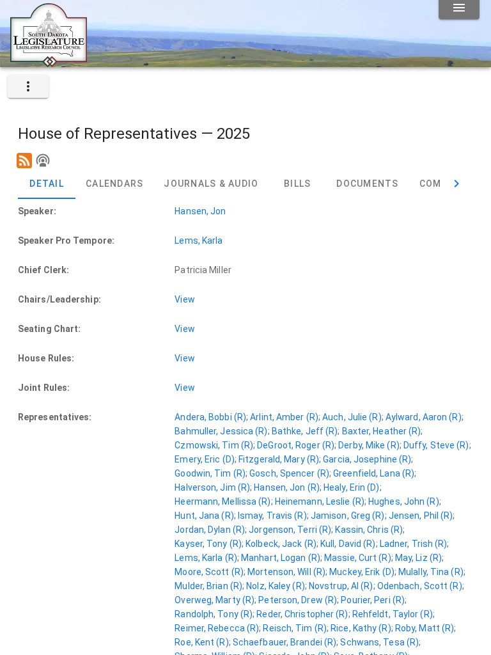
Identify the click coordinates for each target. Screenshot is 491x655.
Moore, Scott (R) (209, 572)
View (184, 299)
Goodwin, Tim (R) (210, 473)
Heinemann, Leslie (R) (319, 501)
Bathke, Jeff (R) (305, 431)
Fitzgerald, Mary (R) (278, 459)
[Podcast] (42, 160)
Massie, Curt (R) (357, 558)
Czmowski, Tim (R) (214, 445)
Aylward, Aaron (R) (424, 417)
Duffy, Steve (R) (436, 445)
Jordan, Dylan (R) (210, 530)
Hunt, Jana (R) (204, 515)
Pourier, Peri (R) (373, 600)
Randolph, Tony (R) (214, 614)
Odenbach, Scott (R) (419, 586)
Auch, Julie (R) (352, 417)
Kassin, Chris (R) (369, 530)
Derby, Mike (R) (369, 445)
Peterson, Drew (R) (297, 600)
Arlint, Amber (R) (284, 417)
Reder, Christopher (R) (302, 614)
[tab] (46, 183)
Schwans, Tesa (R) (379, 642)
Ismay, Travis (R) (272, 515)
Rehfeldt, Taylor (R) (392, 614)
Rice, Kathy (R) (361, 628)
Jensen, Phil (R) (421, 515)
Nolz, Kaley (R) (275, 586)
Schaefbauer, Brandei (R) (284, 642)
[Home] (48, 62)
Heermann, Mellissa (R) (222, 501)
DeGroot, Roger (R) (295, 445)
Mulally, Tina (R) (431, 572)
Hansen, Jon (200, 211)
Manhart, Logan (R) (280, 558)
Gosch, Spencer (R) (289, 473)
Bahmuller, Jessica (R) (221, 431)
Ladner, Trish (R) (414, 544)
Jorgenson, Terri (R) (290, 530)
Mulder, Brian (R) (208, 586)
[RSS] (24, 160)
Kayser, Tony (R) (208, 544)
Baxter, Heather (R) (381, 431)
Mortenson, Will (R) (286, 572)
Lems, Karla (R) (206, 558)
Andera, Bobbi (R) (210, 417)
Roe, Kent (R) (201, 642)
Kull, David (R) (348, 544)
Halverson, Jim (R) (212, 487)
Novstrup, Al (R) (341, 586)
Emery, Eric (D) (205, 459)
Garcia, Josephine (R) (367, 459)
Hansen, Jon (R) (287, 487)
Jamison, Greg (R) (348, 515)
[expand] (28, 86)
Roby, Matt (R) (424, 628)
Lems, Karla (198, 240)
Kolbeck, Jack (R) (281, 544)
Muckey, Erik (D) (361, 572)
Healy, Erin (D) (351, 487)
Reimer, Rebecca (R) (217, 628)
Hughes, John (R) (403, 501)
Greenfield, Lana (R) (373, 473)
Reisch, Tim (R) (295, 628)
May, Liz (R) (418, 558)
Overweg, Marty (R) (214, 600)
